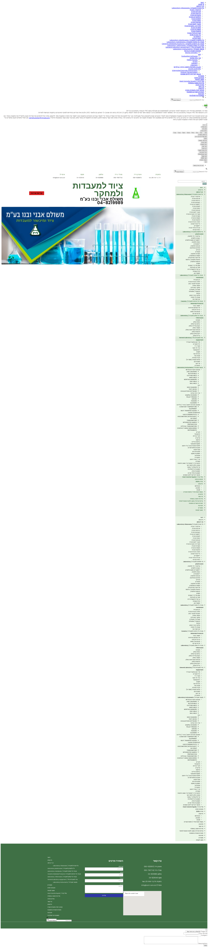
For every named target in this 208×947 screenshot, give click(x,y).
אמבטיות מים (196, 452)
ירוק (197, 132)
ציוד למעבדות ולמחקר (98, 189)
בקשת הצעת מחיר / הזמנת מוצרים (193, 492)
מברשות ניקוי (196, 299)
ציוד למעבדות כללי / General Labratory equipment (185, 47)
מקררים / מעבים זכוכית (193, 26)
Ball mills (193, 383)
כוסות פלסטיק (196, 242)
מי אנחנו (201, 4)
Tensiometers (192, 420)
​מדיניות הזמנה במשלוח (196, 83)
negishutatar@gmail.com (39, 118)
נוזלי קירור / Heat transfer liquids (191, 81)
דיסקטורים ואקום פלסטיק (192, 240)
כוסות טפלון (196, 322)
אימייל (121, 878)
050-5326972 (137, 178)
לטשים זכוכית (196, 18)
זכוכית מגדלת (196, 358)
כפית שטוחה (196, 271)
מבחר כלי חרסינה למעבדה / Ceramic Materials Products (183, 43)
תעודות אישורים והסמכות (195, 92)
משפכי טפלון (196, 328)
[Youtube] (157, 888)
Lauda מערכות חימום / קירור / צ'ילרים (187, 67)
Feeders (194, 63)
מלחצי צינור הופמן (194, 295)
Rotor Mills (192, 374)
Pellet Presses (192, 60)
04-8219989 (99, 178)
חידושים (201, 88)
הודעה (121, 884)
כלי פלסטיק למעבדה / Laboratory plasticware (187, 40)
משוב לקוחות (199, 79)
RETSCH (197, 486)
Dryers (195, 61)
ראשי (202, 2)
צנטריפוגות (197, 450)
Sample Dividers (191, 395)
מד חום (198, 363)
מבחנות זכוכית (196, 22)
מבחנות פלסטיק (195, 246)
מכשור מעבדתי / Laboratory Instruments (188, 49)
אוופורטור (197, 455)
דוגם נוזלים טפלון (195, 334)
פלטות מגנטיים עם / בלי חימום (191, 446)
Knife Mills (193, 377)
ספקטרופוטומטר (195, 444)
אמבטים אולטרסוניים (194, 448)
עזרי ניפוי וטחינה (195, 58)
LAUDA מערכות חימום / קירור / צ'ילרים (188, 405)
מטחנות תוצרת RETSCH (192, 51)
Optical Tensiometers (189, 72)
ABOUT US (200, 6)
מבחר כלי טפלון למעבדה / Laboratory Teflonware (185, 45)
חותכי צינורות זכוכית (194, 222)
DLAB (198, 490)
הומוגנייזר (197, 457)
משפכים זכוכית (195, 29)
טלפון (121, 872)
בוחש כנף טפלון (195, 324)
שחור (205, 132)
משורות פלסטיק (195, 254)
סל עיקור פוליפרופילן (194, 258)
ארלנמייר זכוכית (195, 10)
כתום (183, 132)
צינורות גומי (196, 354)
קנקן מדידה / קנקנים (194, 265)
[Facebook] (161, 888)
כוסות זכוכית (196, 20)
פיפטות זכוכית (196, 31)
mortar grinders (190, 379)
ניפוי (199, 54)
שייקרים (197, 438)
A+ (203, 125)
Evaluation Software (190, 56)
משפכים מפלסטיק (194, 256)
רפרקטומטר (196, 350)
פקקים (198, 263)
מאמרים (201, 76)
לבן (201, 132)
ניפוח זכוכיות (196, 38)
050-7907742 (118, 178)
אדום (188, 132)
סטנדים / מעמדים (195, 289)
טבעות (198, 293)
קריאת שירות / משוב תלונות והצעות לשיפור (191, 501)
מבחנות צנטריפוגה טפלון (193, 330)
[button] (191, 514)
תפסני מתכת (196, 286)
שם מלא (121, 866)
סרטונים (200, 494)
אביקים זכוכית (196, 11)
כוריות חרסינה (196, 310)
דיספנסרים (197, 244)
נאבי (174, 132)
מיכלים (198, 250)
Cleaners (194, 65)
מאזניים (198, 461)
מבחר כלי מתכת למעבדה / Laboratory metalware (185, 42)
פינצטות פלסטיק (195, 261)
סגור (206, 162)
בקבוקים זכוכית (195, 15)
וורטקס (198, 440)
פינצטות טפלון (196, 332)
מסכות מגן (197, 362)
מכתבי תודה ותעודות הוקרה (194, 90)
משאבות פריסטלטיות (196, 95)
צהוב (179, 132)
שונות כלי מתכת (195, 297)
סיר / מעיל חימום (195, 459)
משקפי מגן (197, 273)
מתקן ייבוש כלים (195, 287)
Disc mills (193, 381)
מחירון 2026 (200, 85)
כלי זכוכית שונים (195, 35)
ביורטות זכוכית (196, 13)
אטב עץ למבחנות (195, 267)
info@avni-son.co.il (59, 178)
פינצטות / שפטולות (194, 291)
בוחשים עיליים (196, 442)
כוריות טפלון (196, 336)
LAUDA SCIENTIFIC (194, 413)
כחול (192, 132)
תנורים (198, 432)
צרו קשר (201, 86)
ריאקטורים (197, 36)
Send (205, 945)
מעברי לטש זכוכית (194, 24)
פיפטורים (197, 365)
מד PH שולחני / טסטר (193, 467)
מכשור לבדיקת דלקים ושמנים (191, 74)
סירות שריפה (196, 313)
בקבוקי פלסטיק (195, 238)
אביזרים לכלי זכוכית (194, 33)
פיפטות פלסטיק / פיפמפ (193, 260)
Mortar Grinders (191, 52)
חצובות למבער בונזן (194, 284)
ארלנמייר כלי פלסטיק (194, 236)
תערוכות (201, 93)
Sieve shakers (192, 387)
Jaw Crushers (191, 372)
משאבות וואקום (195, 453)
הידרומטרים (196, 344)
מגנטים (198, 320)
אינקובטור (197, 434)
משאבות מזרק (196, 471)
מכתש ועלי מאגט (195, 311)
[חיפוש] (204, 184)
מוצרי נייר (197, 346)
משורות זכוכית (196, 27)
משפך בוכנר (196, 306)
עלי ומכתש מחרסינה (194, 308)
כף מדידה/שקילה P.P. (193, 269)
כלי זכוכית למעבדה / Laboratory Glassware (188, 8)
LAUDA (198, 488)
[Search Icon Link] (203, 97)
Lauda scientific (194, 68)
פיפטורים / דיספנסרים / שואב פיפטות (189, 463)
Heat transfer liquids (189, 411)
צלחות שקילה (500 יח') (193, 360)
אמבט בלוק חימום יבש (193, 465)
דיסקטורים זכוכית (195, 17)
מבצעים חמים (199, 77)
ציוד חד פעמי (196, 348)
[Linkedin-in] (153, 888)
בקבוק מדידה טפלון (194, 326)
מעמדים (197, 252)
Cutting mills (192, 375)
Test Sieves (193, 389)
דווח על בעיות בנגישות (198, 165)
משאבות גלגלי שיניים (194, 473)
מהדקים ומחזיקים (195, 248)
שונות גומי (197, 356)
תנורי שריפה (196, 436)
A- (206, 125)
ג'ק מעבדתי (196, 280)
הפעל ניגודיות (204, 130)
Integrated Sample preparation (185, 70)
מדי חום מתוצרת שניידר (193, 342)
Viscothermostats (190, 414)
